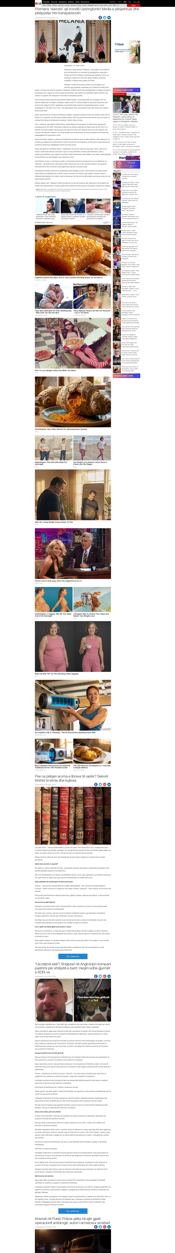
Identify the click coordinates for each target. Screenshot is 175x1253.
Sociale (79, 5)
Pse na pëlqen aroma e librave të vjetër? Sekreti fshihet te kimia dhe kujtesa (125, 127)
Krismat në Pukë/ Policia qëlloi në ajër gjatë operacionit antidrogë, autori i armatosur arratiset (126, 144)
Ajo (96, 5)
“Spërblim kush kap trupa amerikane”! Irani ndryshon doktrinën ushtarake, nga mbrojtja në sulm (46, 218)
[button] (137, 2)
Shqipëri (46, 2)
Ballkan (71, 2)
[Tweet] (104, 19)
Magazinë (91, 5)
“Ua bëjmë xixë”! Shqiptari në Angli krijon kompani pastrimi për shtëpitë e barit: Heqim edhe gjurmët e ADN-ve (73, 968)
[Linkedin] (109, 19)
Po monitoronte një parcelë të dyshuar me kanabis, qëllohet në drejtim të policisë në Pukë (126, 152)
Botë (77, 2)
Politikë (49, 5)
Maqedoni (63, 2)
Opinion (54, 5)
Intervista (61, 5)
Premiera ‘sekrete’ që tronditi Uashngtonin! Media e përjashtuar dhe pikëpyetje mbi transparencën (87, 11)
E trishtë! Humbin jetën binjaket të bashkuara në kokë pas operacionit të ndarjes (98, 217)
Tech (101, 5)
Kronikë (67, 5)
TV (118, 5)
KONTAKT (113, 2)
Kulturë (84, 5)
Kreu (44, 5)
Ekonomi (73, 5)
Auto (110, 5)
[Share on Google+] (104, 786)
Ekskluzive (85, 2)
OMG (114, 5)
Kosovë (54, 2)
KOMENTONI (74, 956)
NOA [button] (119, 2)
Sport (106, 5)
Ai (98, 5)
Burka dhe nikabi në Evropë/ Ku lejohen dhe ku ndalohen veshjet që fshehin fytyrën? (73, 217)
